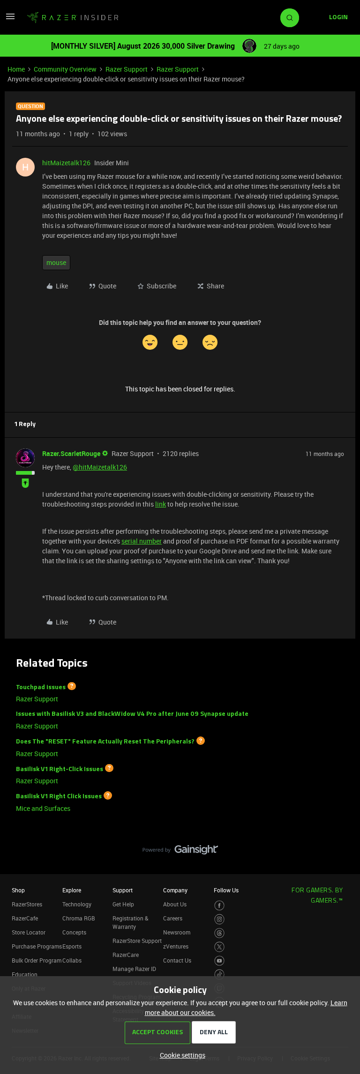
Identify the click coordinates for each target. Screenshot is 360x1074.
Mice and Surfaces (43, 808)
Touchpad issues (41, 687)
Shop (18, 890)
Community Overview (65, 69)
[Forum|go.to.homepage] (72, 17)
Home (16, 69)
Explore (71, 890)
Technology (76, 904)
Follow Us (226, 890)
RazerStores (27, 904)
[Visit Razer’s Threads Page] (219, 933)
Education (25, 974)
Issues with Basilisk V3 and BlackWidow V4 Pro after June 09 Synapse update (132, 714)
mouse (56, 262)
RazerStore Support (137, 940)
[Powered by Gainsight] (180, 852)
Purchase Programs (37, 946)
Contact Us (177, 960)
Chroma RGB (78, 918)
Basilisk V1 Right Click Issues (59, 797)
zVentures (175, 946)
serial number (141, 541)
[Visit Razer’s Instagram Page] (219, 919)
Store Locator (28, 932)
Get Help (123, 904)
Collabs (72, 960)
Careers (172, 918)
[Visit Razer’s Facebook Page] (219, 906)
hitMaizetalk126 (66, 162)
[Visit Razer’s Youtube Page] (219, 961)
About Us (175, 904)
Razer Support (126, 69)
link (160, 504)
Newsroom (176, 932)
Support (122, 890)
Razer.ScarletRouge (71, 453)
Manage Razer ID (134, 968)
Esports (72, 946)
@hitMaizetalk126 (100, 467)
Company (175, 890)
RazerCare (125, 954)
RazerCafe (25, 918)
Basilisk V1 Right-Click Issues (59, 769)
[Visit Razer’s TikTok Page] (219, 974)
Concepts (74, 932)
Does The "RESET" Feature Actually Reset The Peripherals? (105, 742)
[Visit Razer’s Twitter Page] (219, 947)
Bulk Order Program (36, 960)
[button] (10, 19)
